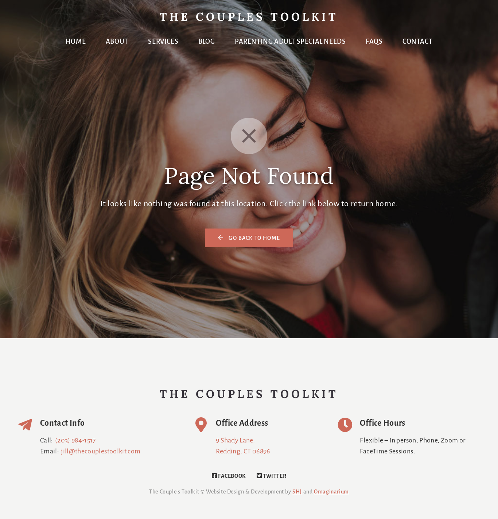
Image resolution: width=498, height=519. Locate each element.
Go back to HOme (253, 238)
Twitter (274, 476)
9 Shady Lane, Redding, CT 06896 (243, 446)
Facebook (231, 476)
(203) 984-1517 (75, 440)
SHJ (297, 492)
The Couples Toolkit (249, 18)
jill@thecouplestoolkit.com (100, 451)
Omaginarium (331, 492)
